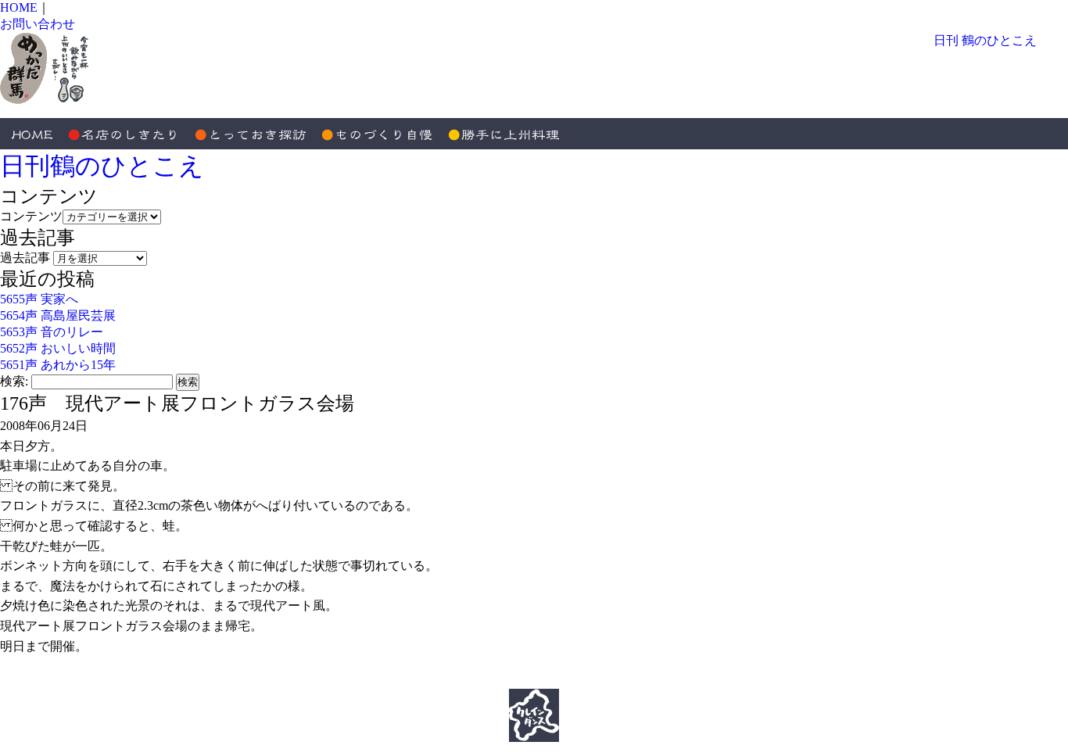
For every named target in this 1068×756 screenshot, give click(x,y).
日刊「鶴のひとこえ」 (391, 679)
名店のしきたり (125, 133)
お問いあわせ (767, 679)
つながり (689, 679)
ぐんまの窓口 (610, 679)
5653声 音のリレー (51, 332)
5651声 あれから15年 (58, 364)
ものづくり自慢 (375, 133)
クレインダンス (513, 679)
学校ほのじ (282, 679)
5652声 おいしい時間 (58, 348)
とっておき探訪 (250, 133)
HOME (19, 7)
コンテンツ (31, 216)
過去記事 (25, 257)
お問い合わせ (37, 23)
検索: (14, 381)
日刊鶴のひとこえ (102, 166)
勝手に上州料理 (500, 133)
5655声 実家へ (39, 299)
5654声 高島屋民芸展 (58, 315)
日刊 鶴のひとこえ (985, 40)
